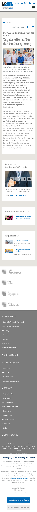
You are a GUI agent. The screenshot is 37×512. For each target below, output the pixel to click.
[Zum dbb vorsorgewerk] (11, 293)
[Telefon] (20, 3)
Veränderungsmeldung (11, 381)
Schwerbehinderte (9, 347)
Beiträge (6, 372)
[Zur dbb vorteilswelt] (11, 304)
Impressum (17, 444)
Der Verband (11, 316)
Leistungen (7, 368)
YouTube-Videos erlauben (19, 493)
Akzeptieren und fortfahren (18, 500)
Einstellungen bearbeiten (18, 507)
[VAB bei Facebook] (29, 3)
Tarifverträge (7, 415)
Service (8, 388)
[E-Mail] (25, 3)
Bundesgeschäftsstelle (11, 326)
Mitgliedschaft (12, 362)
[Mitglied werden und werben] (9, 250)
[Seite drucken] (27, 26)
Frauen (5, 335)
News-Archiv (11, 435)
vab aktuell (7, 398)
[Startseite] (4, 22)
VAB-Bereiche (11, 355)
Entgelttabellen (8, 402)
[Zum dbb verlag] (11, 283)
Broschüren (7, 411)
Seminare (6, 423)
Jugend (5, 339)
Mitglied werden (8, 377)
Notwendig (19, 490)
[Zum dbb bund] (11, 272)
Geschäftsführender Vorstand (13, 322)
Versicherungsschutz (10, 406)
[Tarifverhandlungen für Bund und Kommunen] (9, 217)
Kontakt (8, 444)
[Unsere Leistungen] (9, 242)
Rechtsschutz (8, 394)
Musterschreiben (9, 419)
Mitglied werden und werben (23, 251)
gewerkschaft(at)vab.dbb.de (19, 195)
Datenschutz (27, 444)
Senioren (6, 343)
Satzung (6, 330)
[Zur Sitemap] (16, 3)
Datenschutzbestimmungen (19, 478)
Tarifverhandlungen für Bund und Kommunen (23, 218)
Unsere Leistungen (22, 241)
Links (5, 428)
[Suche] (33, 3)
